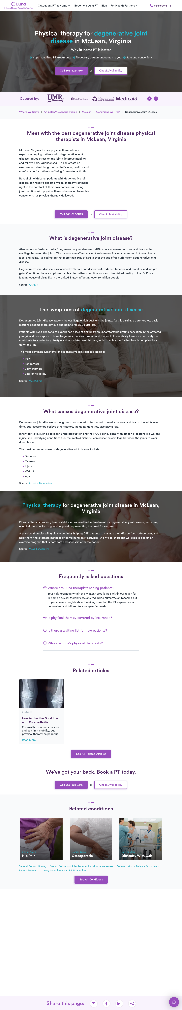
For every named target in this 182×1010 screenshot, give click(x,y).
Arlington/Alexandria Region (60, 112)
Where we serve (29, 112)
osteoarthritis (125, 866)
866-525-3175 (162, 5)
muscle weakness (103, 866)
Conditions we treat (108, 112)
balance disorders (147, 866)
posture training (28, 870)
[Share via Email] (93, 1003)
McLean (86, 112)
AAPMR (33, 284)
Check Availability (110, 70)
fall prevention (77, 870)
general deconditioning (32, 866)
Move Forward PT (39, 549)
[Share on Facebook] (106, 1003)
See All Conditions (91, 879)
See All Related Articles (91, 753)
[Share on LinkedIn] (119, 1003)
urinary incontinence (53, 870)
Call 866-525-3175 (71, 70)
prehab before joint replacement (70, 866)
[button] (149, 98)
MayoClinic (35, 381)
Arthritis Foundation (40, 483)
